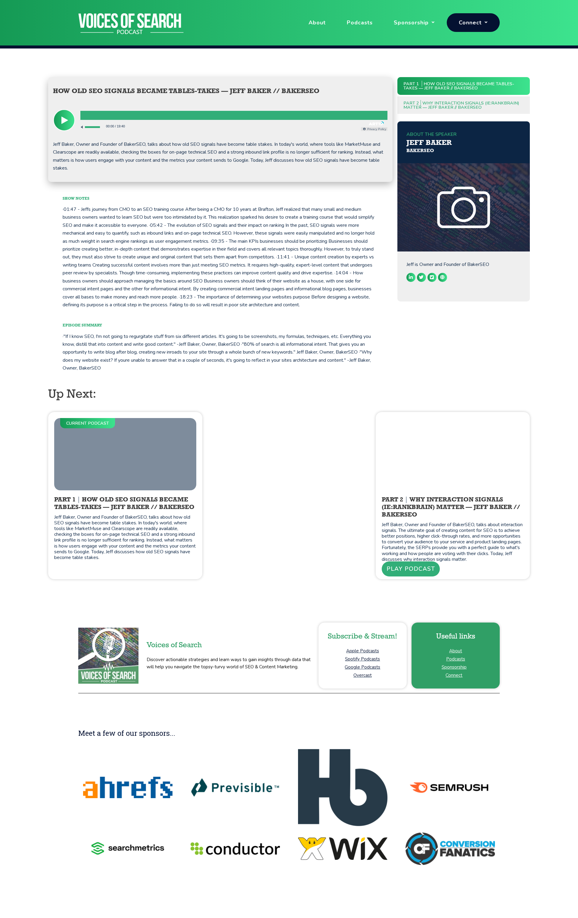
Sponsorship (411, 22)
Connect (470, 22)
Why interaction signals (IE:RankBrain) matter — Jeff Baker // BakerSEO (461, 105)
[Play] (64, 120)
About (317, 22)
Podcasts (360, 22)
